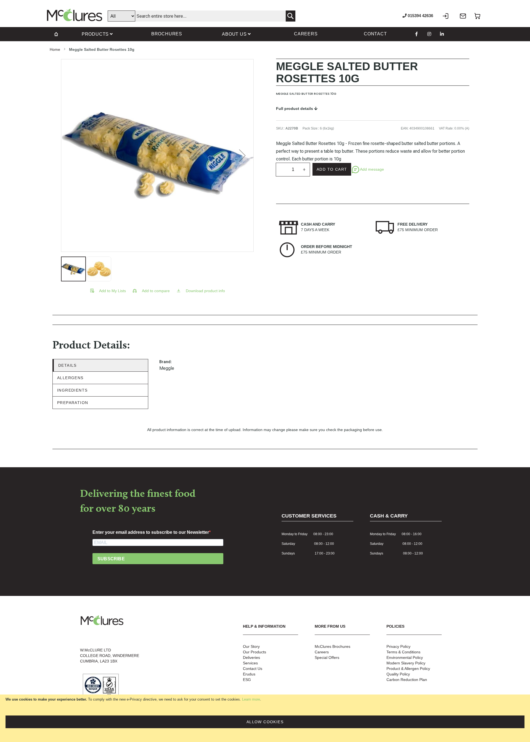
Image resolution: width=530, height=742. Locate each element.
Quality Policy (398, 674)
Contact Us (252, 668)
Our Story (251, 646)
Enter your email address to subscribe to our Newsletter (150, 532)
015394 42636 (420, 15)
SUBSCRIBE (111, 558)
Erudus (249, 674)
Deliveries (251, 657)
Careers (322, 652)
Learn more (251, 699)
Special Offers (327, 657)
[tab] (100, 365)
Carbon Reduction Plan (406, 679)
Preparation (72, 402)
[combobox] (201, 16)
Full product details (295, 108)
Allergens (70, 378)
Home (55, 49)
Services (250, 663)
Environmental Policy (404, 657)
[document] (265, 718)
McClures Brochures (332, 646)
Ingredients (72, 390)
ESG (247, 679)
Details (67, 365)
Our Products (254, 652)
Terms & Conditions (403, 652)
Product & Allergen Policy (408, 668)
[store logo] (74, 15)
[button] (242, 155)
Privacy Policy (398, 646)
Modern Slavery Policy (405, 663)
